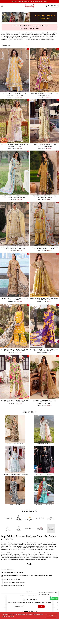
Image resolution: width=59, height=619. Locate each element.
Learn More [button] (11, 616)
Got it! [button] (51, 615)
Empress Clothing (7, 543)
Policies (29, 592)
